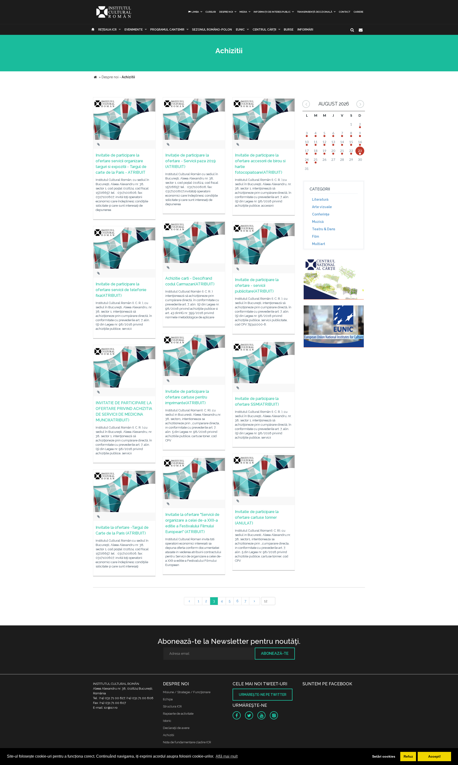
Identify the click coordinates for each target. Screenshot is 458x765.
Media (243, 11)
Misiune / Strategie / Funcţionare (186, 692)
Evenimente (134, 29)
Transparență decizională (314, 11)
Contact (344, 11)
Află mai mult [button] (227, 756)
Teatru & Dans (323, 229)
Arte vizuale (322, 207)
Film (315, 236)
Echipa (168, 699)
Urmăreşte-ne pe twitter (262, 695)
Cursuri (210, 11)
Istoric (167, 721)
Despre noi (226, 11)
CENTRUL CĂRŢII (264, 29)
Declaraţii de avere (176, 728)
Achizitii (168, 735)
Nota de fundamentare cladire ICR (187, 742)
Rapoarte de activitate (178, 713)
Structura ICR (172, 706)
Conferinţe (320, 214)
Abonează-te (275, 653)
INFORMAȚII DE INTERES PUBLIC (272, 11)
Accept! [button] (434, 756)
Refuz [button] (408, 756)
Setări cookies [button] (383, 756)
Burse (288, 29)
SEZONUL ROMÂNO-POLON (212, 29)
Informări (305, 29)
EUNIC (240, 29)
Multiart (318, 244)
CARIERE (358, 11)
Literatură (320, 199)
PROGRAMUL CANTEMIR (167, 29)
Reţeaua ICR (107, 29)
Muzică (318, 222)
